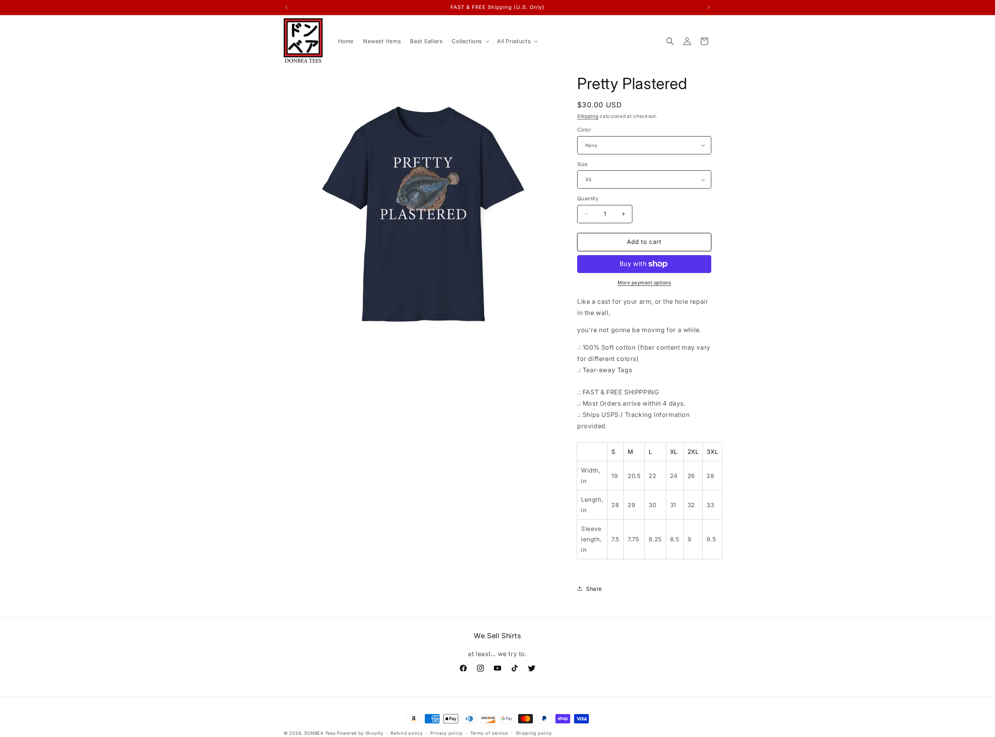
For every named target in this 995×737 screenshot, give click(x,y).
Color (584, 129)
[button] (469, 41)
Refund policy (406, 732)
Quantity (587, 198)
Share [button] (594, 588)
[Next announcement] (708, 7)
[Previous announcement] (286, 7)
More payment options (644, 282)
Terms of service (489, 732)
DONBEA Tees (320, 733)
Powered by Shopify (360, 733)
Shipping (588, 116)
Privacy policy (446, 732)
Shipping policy (534, 732)
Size (582, 164)
